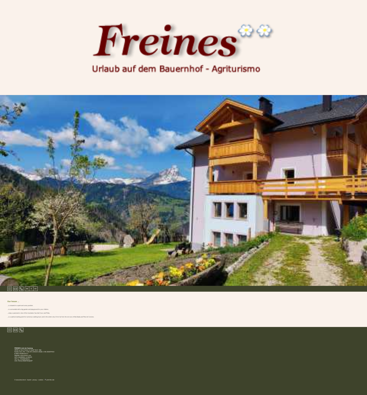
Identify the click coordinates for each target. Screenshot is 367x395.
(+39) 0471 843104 (32, 352)
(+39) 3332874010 (48, 352)
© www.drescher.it (20, 380)
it (31, 289)
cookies (40, 380)
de (27, 289)
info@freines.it (23, 353)
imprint (29, 380)
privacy (34, 380)
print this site (50, 380)
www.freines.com (25, 355)
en (35, 289)
